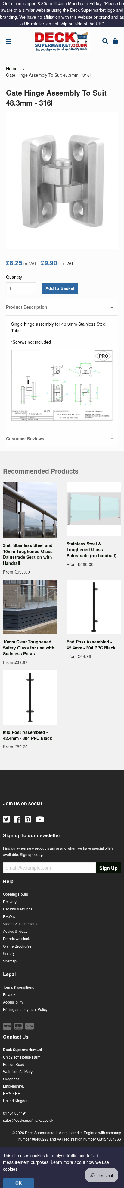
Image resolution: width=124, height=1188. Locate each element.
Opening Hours (15, 894)
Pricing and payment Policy (25, 1009)
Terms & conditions (18, 987)
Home (11, 68)
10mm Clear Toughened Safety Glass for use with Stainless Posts (28, 647)
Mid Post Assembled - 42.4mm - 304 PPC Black (27, 735)
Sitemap (10, 960)
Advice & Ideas (15, 931)
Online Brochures (17, 946)
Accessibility (13, 1001)
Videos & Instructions (20, 923)
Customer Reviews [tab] (25, 438)
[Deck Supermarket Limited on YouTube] (40, 818)
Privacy (9, 994)
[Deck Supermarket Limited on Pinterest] (28, 818)
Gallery (9, 953)
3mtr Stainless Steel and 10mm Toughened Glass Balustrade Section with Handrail (28, 554)
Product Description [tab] (26, 307)
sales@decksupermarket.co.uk (28, 1120)
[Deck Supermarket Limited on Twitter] (6, 818)
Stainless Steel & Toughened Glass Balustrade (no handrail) (91, 549)
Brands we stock (16, 938)
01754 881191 (15, 1112)
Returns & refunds (18, 908)
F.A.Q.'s (9, 916)
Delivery (10, 901)
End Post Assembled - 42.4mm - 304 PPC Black (91, 645)
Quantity (14, 277)
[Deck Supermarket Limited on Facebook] (17, 818)
